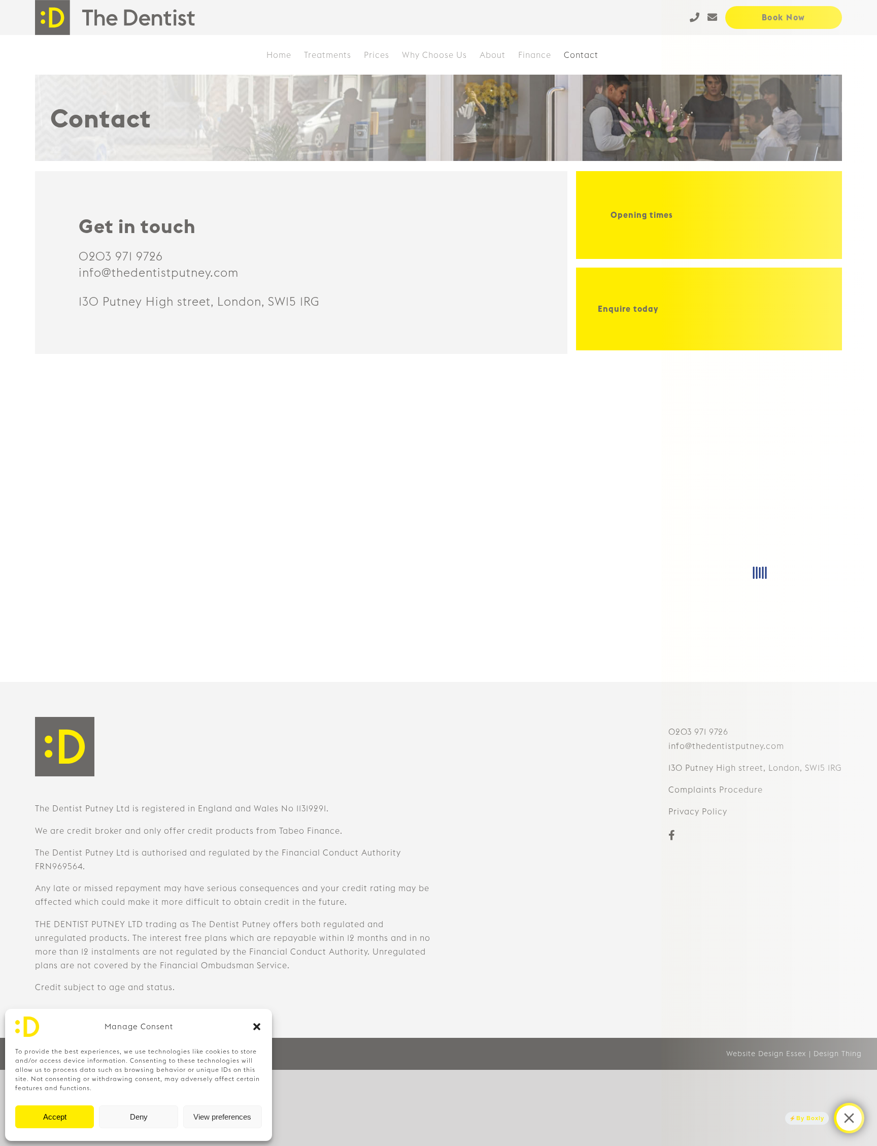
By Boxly (810, 1118)
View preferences (222, 1116)
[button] (257, 1027)
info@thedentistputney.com (159, 272)
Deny (139, 1116)
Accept (54, 1116)
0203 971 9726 (121, 256)
